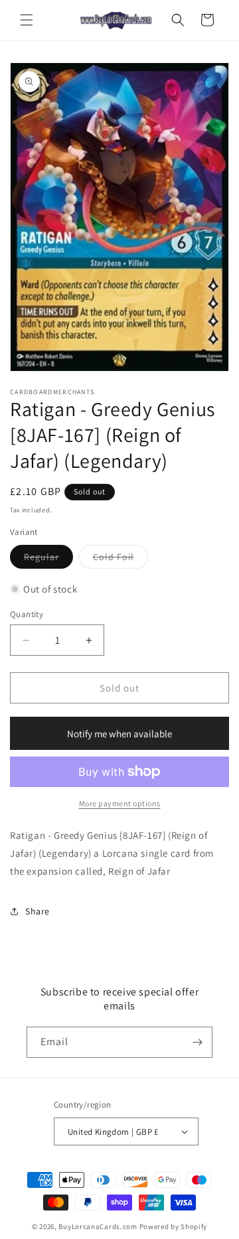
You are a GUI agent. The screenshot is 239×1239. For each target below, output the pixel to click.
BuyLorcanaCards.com (97, 1226)
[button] (26, 20)
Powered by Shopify (173, 1226)
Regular (48, 559)
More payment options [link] (120, 803)
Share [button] (37, 911)
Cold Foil (120, 559)
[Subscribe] (197, 1042)
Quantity (26, 614)
